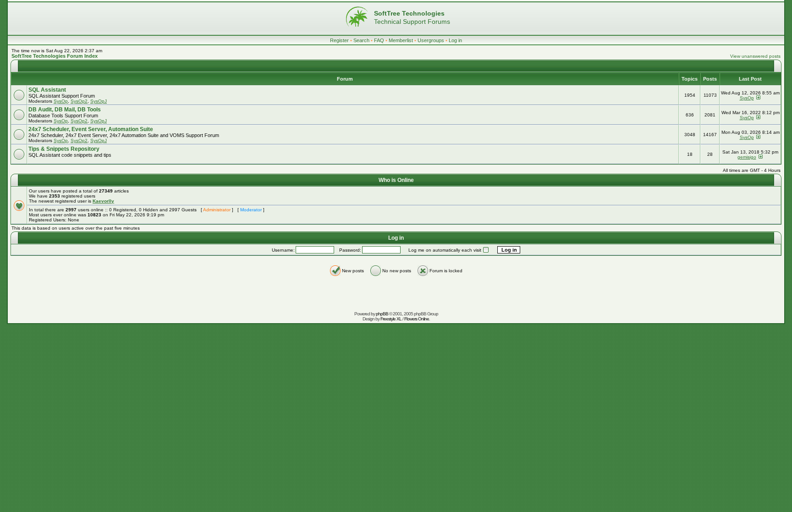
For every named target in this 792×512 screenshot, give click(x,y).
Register (339, 40)
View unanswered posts (755, 56)
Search (361, 40)
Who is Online (396, 180)
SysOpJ (98, 101)
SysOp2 (79, 101)
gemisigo (746, 157)
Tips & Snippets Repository (63, 149)
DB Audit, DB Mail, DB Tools (64, 109)
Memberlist (401, 40)
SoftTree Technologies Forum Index (54, 56)
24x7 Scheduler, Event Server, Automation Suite (90, 129)
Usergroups (431, 40)
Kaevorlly (103, 201)
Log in (455, 40)
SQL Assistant (47, 90)
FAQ (379, 40)
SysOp (61, 101)
